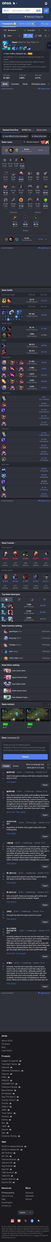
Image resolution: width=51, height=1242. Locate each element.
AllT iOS (5, 1156)
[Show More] (15, 3)
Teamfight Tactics (9, 1064)
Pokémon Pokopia (9, 1087)
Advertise (30, 1196)
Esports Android (8, 1179)
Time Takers (7, 1113)
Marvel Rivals (7, 1090)
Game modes (26, 23)
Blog (3, 1047)
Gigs (3, 1133)
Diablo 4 (5, 1107)
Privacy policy (8, 1193)
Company (6, 1044)
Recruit (29, 1199)
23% (40, 36)
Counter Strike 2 (9, 1100)
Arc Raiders (7, 1093)
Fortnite (5, 1103)
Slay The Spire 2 (9, 1097)
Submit (25, 757)
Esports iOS (7, 1182)
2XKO (4, 1110)
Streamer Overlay (9, 1136)
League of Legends (10, 1061)
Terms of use (7, 1196)
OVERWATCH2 (8, 1084)
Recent (15, 766)
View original (11, 782)
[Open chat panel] (49, 45)
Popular (6, 766)
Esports (5, 1129)
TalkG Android (8, 1172)
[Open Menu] (46, 3)
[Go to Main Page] (6, 3)
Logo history (7, 1050)
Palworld (5, 1067)
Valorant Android (9, 1159)
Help (3, 1199)
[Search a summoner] (38, 10)
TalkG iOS (6, 1176)
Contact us (6, 1206)
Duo (3, 1123)
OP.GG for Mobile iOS (10, 1150)
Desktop (5, 1116)
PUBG (4, 1077)
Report (45, 785)
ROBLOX (5, 1080)
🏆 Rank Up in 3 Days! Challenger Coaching (34, 17)
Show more (11, 812)
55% (30, 36)
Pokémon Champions (11, 1071)
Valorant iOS (7, 1163)
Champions (8, 23)
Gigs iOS (5, 1169)
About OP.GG (7, 1041)
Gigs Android (7, 1166)
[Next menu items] (38, 24)
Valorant (5, 1074)
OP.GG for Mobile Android (12, 1146)
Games (5, 1120)
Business (29, 1193)
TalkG (4, 1126)
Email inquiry (7, 1202)
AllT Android (7, 1153)
